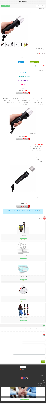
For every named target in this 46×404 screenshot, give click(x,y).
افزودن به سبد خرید (33, 62)
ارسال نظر (43, 361)
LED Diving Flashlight (21, 210)
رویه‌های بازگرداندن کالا (41, 383)
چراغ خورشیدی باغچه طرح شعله (23, 235)
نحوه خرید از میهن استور (41, 385)
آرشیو (41, 218)
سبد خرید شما (5, 5)
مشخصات (43, 12)
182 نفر (20, 62)
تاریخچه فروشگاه (42, 382)
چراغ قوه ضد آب (13, 210)
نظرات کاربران (32, 12)
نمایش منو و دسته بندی (39, 5)
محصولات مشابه (38, 12)
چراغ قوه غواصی (28, 210)
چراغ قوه (9, 210)
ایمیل (44, 342)
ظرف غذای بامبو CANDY (23, 276)
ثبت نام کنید (19, 399)
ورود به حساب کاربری (25, 399)
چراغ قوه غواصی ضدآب (35, 210)
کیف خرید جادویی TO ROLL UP (23, 317)
